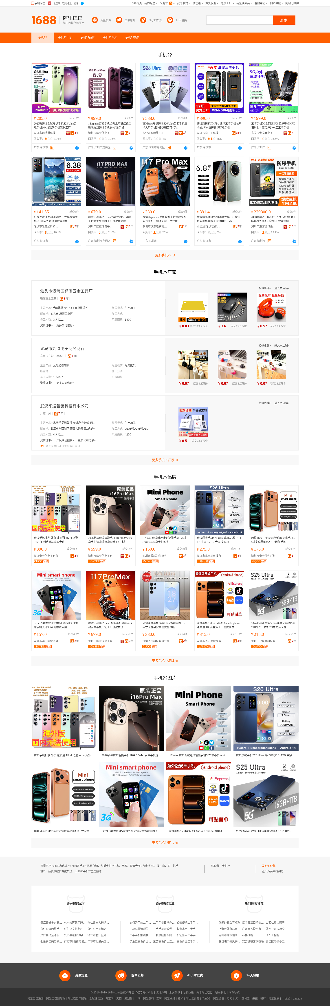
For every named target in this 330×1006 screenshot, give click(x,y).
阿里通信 (218, 998)
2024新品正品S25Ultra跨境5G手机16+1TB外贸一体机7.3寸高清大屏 (273, 625)
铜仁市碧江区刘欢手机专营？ (105, 935)
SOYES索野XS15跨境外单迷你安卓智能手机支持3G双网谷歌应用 (56, 625)
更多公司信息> (65, 325)
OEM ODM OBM (137, 428)
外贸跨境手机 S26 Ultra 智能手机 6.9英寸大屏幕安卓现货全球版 (164, 625)
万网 (229, 998)
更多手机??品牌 (163, 661)
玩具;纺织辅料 (61, 365)
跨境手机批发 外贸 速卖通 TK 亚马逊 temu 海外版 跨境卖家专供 (56, 540)
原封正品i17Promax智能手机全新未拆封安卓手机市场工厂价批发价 (110, 625)
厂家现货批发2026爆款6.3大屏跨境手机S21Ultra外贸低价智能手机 (56, 219)
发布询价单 (268, 866)
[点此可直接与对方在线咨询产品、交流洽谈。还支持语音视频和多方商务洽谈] (77, 148)
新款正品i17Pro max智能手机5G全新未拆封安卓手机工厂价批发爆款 (109, 219)
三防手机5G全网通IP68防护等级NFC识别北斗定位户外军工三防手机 (273, 125)
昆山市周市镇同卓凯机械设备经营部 (240, 935)
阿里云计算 (192, 998)
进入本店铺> (281, 288)
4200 (128, 434)
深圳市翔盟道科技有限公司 (46, 133)
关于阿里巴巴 (204, 992)
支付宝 (246, 998)
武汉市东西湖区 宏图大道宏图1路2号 (73, 428)
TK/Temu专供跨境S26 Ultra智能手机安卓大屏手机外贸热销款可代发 (165, 125)
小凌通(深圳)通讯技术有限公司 (209, 226)
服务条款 (174, 992)
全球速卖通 (96, 998)
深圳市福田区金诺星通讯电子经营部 (48, 641)
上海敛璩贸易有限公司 (232, 929)
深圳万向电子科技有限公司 (209, 133)
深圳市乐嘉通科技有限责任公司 (46, 226)
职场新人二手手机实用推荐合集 (195, 935)
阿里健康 (273, 998)
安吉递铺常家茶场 (253, 941)
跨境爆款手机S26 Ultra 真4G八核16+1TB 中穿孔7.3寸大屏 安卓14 (219, 540)
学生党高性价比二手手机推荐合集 (150, 941)
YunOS (206, 998)
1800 (128, 319)
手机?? (226, 866)
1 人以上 (58, 377)
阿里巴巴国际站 (55, 998)
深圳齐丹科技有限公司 (156, 641)
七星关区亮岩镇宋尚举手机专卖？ (60, 941)
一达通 (286, 998)
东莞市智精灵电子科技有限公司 (155, 133)
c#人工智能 (272, 935)
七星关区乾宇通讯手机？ (79, 922)
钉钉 (263, 998)
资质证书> (46, 325)
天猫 (119, 998)
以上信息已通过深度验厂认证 (62, 446)
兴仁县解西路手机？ (52, 929)
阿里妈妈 (169, 998)
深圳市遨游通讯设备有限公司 (263, 226)
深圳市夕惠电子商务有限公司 (155, 226)
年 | (67, 298)
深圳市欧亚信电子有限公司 (100, 133)
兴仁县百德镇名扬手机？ (102, 929)
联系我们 (220, 992)
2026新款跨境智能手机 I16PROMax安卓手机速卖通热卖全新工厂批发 (110, 540)
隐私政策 (188, 992)
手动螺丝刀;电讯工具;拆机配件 (71, 308)
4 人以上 (58, 434)
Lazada (297, 998)
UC (237, 998)
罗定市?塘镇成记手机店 (78, 941)
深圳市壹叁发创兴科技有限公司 (265, 556)
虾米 (180, 998)
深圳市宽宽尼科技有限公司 (211, 556)
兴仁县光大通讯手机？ (101, 922)
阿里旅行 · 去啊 (152, 998)
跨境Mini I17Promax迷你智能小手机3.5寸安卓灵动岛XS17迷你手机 (273, 540)
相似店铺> (265, 288)
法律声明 (161, 992)
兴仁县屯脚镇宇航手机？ (79, 935)
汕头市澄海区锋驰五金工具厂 (66, 291)
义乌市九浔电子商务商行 (62, 349)
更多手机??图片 (163, 842)
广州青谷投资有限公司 (255, 929)
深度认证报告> (65, 440)
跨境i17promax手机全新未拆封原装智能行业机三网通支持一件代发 (164, 219)
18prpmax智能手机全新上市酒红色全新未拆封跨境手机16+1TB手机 (109, 125)
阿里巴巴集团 (35, 998)
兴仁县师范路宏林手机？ (55, 935)
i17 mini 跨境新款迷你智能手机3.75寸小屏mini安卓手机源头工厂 (164, 540)
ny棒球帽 (247, 935)
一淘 (138, 998)
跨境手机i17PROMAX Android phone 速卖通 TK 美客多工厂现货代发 (218, 625)
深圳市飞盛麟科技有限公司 (265, 641)
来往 (255, 998)
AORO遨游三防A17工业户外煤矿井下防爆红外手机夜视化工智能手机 (273, 219)
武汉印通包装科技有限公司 (64, 406)
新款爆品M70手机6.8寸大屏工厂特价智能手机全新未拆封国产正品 (218, 219)
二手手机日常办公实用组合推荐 (172, 922)
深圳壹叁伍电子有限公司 (48, 556)
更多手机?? (163, 255)
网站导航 (234, 992)
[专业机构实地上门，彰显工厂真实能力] (42, 446)
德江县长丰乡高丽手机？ (55, 922)
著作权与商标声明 (142, 992)
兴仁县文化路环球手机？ (79, 929)
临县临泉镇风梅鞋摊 (231, 941)
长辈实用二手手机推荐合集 (193, 929)
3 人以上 (58, 319)
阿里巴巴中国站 (77, 998)
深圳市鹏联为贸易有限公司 (157, 556)
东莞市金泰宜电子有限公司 (263, 133)
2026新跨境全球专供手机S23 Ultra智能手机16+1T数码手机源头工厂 (55, 125)
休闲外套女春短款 (229, 922)
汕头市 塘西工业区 (62, 313)
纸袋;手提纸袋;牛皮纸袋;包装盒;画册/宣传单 (75, 422)
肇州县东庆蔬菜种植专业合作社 (285, 929)
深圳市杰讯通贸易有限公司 (211, 641)
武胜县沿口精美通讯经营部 (258, 922)
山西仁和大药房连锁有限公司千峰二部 (289, 922)
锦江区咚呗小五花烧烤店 (280, 941)
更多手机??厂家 (163, 460)
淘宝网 (110, 998)
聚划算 (128, 998)
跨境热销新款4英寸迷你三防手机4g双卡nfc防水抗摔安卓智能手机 (219, 125)
